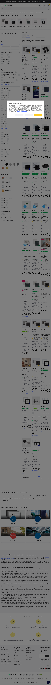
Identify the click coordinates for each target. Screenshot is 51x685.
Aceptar (38, 114)
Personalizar (19, 114)
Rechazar (29, 114)
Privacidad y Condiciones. (22, 111)
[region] (25, 109)
